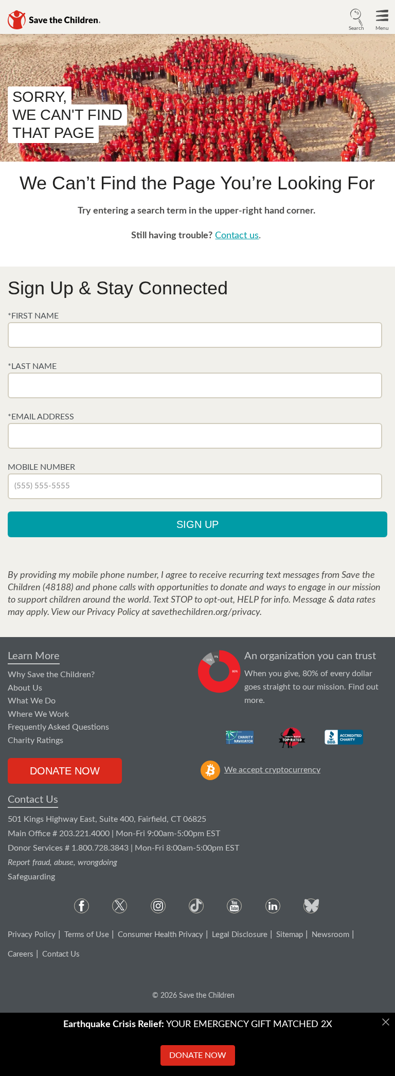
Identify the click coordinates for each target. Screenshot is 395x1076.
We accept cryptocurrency (272, 770)
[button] (356, 18)
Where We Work (38, 714)
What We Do (32, 701)
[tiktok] (196, 905)
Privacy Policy (32, 935)
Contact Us (33, 800)
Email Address (42, 417)
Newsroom (330, 935)
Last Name (34, 366)
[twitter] (119, 905)
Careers (20, 954)
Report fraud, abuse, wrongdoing (62, 862)
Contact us (237, 235)
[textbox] (195, 335)
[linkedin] (272, 905)
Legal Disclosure (239, 935)
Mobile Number (41, 467)
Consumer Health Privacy (160, 935)
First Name (35, 316)
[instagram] (158, 905)
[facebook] (81, 905)
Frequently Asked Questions (58, 727)
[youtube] (234, 905)
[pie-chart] (219, 678)
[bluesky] (310, 905)
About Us (25, 688)
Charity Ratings (35, 740)
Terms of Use (86, 935)
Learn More (34, 656)
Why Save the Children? (51, 675)
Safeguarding (31, 877)
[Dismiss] (385, 1022)
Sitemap (289, 935)
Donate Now (65, 771)
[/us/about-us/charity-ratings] (240, 737)
